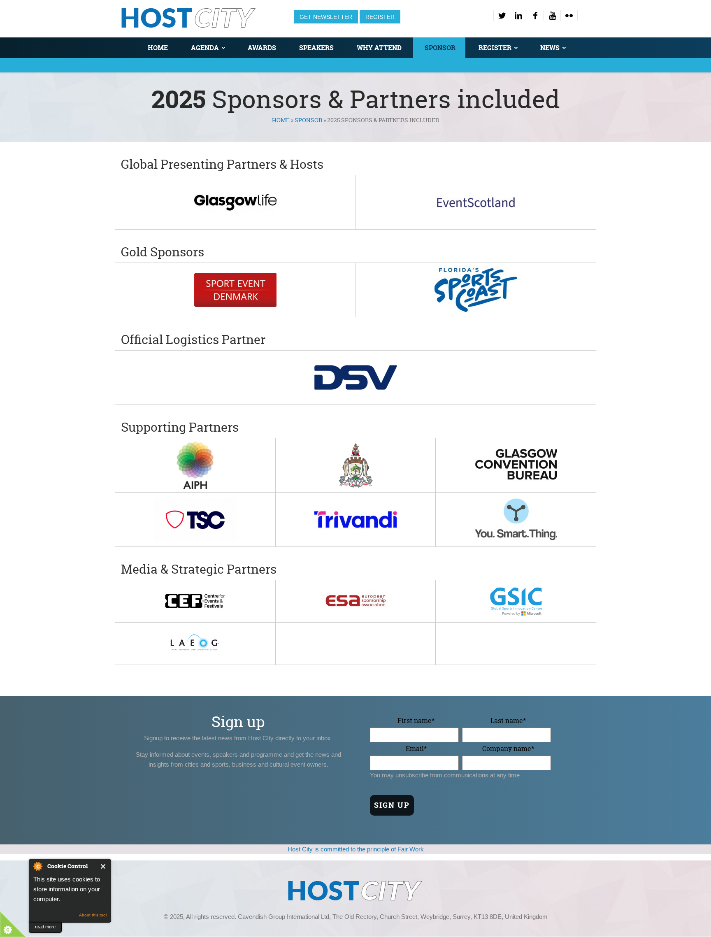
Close (103, 866)
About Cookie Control (37, 866)
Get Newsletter (326, 17)
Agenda (205, 47)
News (550, 47)
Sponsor (440, 47)
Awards (262, 47)
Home (158, 47)
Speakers (316, 47)
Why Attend (379, 47)
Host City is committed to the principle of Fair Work (356, 849)
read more (45, 926)
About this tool (93, 915)
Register (380, 17)
